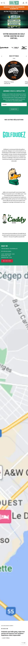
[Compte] (23, 2)
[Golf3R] (14, 3)
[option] (14, 21)
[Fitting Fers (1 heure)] (14, 70)
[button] (11, 27)
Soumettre (14, 109)
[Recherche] (5, 2)
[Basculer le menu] (1, 2)
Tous (14, 58)
